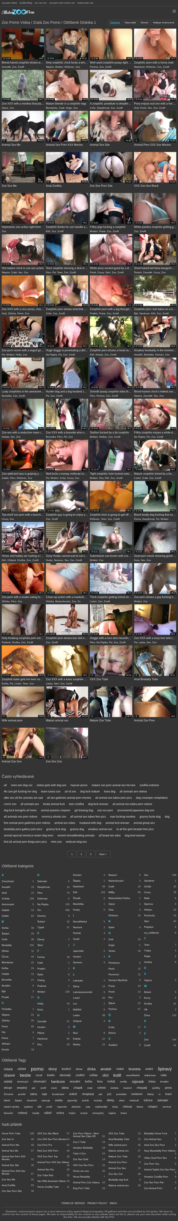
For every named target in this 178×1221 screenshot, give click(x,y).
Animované (18, 904)
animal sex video (64, 822)
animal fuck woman (117, 822)
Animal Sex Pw (53, 1169)
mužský (98, 1100)
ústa (88, 1106)
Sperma (160, 904)
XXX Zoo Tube (124, 1133)
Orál (136, 107)
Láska (142, 642)
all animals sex (30, 804)
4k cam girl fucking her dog (20, 791)
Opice (5, 107)
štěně (7, 1100)
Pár (18, 1032)
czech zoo (10, 804)
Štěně (124, 1003)
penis (168, 1087)
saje (44, 1094)
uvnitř (49, 1106)
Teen (60, 272)
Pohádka (18, 1009)
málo (164, 1075)
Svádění (124, 1045)
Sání (107, 272)
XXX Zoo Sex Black (53, 1133)
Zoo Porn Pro (53, 1145)
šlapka (18, 1100)
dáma (65, 1087)
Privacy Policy (97, 1203)
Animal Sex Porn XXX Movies (18, 1158)
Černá (137, 519)
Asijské (18, 910)
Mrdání (59, 66)
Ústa (124, 909)
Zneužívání (18, 881)
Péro (48, 272)
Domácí (159, 354)
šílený (150, 1094)
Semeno (58, 560)
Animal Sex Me (18, 1150)
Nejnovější (130, 22)
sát (39, 1106)
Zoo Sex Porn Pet (160, 1182)
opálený (28, 1106)
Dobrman (53, 898)
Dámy (89, 986)
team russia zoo (50, 791)
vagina (112, 1113)
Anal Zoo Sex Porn (160, 1145)
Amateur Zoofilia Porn (160, 1176)
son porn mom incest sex (62, 3)
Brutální (18, 985)
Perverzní (124, 974)
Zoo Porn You (160, 1163)
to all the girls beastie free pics (135, 829)
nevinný (167, 1106)
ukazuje (46, 1100)
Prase (102, 231)
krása (152, 1081)
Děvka (18, 950)
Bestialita (149, 354)
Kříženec (69, 66)
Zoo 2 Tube (89, 1142)
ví (159, 1094)
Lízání (137, 478)
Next (101, 854)
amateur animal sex (100, 829)
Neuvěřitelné (89, 921)
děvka (79, 1069)
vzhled (101, 1087)
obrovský (65, 1075)
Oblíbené (115, 22)
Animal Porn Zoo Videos (89, 1182)
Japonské (89, 950)
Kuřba (18, 968)
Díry (101, 478)
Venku (124, 950)
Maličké (89, 1009)
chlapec (153, 1106)
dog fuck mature (90, 791)
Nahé (124, 927)
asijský (8, 1081)
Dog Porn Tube (89, 1188)
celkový (22, 1112)
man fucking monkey (122, 816)
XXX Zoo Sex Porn (89, 1165)
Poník (143, 107)
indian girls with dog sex (51, 785)
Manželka (89, 904)
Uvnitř (89, 939)
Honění (53, 1027)
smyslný (22, 1087)
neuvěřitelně (133, 1075)
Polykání (160, 927)
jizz (109, 1094)
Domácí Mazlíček (124, 980)
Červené (8, 1094)
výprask (138, 1081)
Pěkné (53, 1032)
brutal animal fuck (54, 804)
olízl (105, 1075)
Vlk (160, 1009)
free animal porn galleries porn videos (27, 822)
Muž (89, 1032)
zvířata (93, 1075)
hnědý (111, 1081)
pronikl (21, 1094)
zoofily (123, 1081)
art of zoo (70, 791)
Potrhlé (89, 933)
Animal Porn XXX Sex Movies (18, 1172)
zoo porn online (9, 3)
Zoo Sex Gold (89, 1159)
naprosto (62, 1106)
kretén (51, 1075)
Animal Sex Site (18, 1165)
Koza (137, 560)
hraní (168, 1094)
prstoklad (121, 1094)
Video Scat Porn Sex (160, 1157)
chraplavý (88, 1094)
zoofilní (80, 1075)
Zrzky (63, 478)
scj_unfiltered (160, 932)
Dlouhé (144, 22)
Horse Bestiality (89, 1176)
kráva (124, 1113)
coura (8, 1069)
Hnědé (18, 974)
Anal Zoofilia (18, 1185)
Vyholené (160, 880)
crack (54, 1087)
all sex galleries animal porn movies (69, 797)
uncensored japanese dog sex (135, 810)
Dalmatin (53, 881)
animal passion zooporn (55, 810)
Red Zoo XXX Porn (53, 1150)
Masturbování (62, 601)
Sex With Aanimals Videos (53, 1181)
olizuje (8, 1087)
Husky (49, 560)
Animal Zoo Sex (124, 1168)
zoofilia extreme (149, 785)
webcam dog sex (76, 841)
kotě (117, 1075)
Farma (53, 957)
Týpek (53, 927)
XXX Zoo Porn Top (53, 1156)
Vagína (160, 980)
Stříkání (18, 1043)
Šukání (138, 272)
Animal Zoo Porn (124, 1162)
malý (89, 1087)
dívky (115, 1106)
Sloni (53, 945)
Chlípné (11, 560)
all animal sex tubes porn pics (113, 797)
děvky (110, 1100)
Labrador (89, 980)
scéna (60, 1112)
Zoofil (21, 66)
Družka (21, 560)
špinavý (165, 1069)
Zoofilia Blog (25, 3)
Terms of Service (73, 1203)
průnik (85, 1100)
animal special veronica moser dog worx (28, 835)
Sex (150, 107)
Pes (124, 997)
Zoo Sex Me (18, 1179)
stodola (114, 1087)
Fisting (53, 980)
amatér (105, 1069)
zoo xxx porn (105, 810)
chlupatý (142, 1087)
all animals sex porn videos (20, 816)
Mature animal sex (124, 1185)
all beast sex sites (110, 835)
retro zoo (56, 841)
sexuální (75, 1081)
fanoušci (8, 1113)
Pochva (94, 66)
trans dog (109, 791)
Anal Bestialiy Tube (124, 1139)
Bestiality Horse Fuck (160, 1133)
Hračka (160, 962)
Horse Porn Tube (18, 1133)
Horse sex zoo (89, 1171)
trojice (72, 1113)
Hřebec (103, 436)
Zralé (61, 107)
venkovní (136, 1094)
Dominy (53, 915)
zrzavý (83, 1113)
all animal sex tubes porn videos (132, 804)
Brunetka (51, 436)
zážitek (21, 1068)
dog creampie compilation (152, 797)
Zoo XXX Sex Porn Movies (53, 1139)
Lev (89, 1003)
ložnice (148, 1100)
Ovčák (160, 886)
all (5, 785)
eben (122, 1100)
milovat (127, 1106)
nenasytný (98, 1113)
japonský (72, 1100)
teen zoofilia (76, 804)
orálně (73, 1094)
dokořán (76, 1106)
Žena (160, 1015)
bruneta (134, 1069)
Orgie (69, 107)
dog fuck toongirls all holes (20, 810)
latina (33, 1094)
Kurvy (160, 997)
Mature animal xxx (124, 1150)
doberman (150, 1075)
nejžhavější (101, 1106)
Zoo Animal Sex (160, 1139)
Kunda (18, 1049)
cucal (39, 1075)
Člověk (89, 898)
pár (33, 1087)
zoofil (43, 1087)
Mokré (160, 992)
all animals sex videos (133, 791)
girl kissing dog (84, 810)
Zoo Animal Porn (160, 1188)
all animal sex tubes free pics (88, 816)
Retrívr (124, 1032)
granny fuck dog (56, 829)
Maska (89, 1044)
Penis (20, 313)
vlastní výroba (11, 1106)
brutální (164, 1081)
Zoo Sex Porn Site (18, 1191)
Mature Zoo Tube (124, 1156)
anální (149, 1068)
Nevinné (89, 927)
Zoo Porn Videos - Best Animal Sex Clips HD (89, 1135)
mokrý (120, 1068)
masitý (35, 1113)
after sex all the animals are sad (23, 797)
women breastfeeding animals (76, 835)
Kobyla (99, 354)
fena (100, 1081)
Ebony (53, 939)
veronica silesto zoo (54, 816)
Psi (54, 272)
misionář (134, 1100)
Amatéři (138, 354)
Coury (101, 272)
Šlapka (89, 880)
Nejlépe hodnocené (163, 22)
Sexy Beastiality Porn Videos (160, 1151)
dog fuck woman (98, 804)
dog (167, 816)
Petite (160, 956)
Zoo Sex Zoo (124, 1173)
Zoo (14, 66)
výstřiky (156, 1087)
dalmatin (162, 1100)
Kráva (18, 1038)
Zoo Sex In (18, 1139)
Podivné (6, 642)
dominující (23, 1081)
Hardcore (144, 313)
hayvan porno (79, 785)
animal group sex (144, 822)
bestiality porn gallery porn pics (23, 829)
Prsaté (18, 997)
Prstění (94, 313)
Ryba (53, 974)
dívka (91, 1069)
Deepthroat (103, 107)
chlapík (78, 1087)
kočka (88, 1081)
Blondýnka (51, 107)
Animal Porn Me (18, 1145)
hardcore (58, 1081)
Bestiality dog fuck (124, 1179)
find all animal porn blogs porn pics (25, 841)
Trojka (160, 950)
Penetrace (124, 962)
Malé (160, 898)
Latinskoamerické (89, 992)
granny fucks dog (150, 816)
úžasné (9, 1075)
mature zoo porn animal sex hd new (113, 785)
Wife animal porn (124, 1145)
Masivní (124, 875)
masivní (127, 1087)
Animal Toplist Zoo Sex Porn (160, 1170)
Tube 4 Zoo (89, 1153)
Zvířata (18, 898)
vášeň (48, 1112)
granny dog (77, 829)
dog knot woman (135, 835)
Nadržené (139, 66)
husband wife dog (90, 822)
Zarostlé (6, 66)
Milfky (124, 892)
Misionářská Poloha (124, 898)
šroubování (58, 1094)
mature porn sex (85, 3)
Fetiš (53, 962)
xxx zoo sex (40, 3)
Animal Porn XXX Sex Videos (53, 1163)
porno (37, 1069)
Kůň (48, 231)
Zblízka (12, 313)
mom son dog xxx (22, 785)
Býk (136, 313)
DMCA (113, 1203)
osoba (59, 1100)
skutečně (32, 1100)
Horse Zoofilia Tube (53, 1186)
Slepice (50, 66)
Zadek (5, 478)
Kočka (5, 683)
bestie (25, 1075)
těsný (52, 1069)
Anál (4, 313)
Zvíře (93, 107)
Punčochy (160, 915)
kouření (66, 1068)
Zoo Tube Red (53, 1175)
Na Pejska (51, 354)
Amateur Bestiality (89, 1147)
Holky (19, 354)
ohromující (39, 1081)
